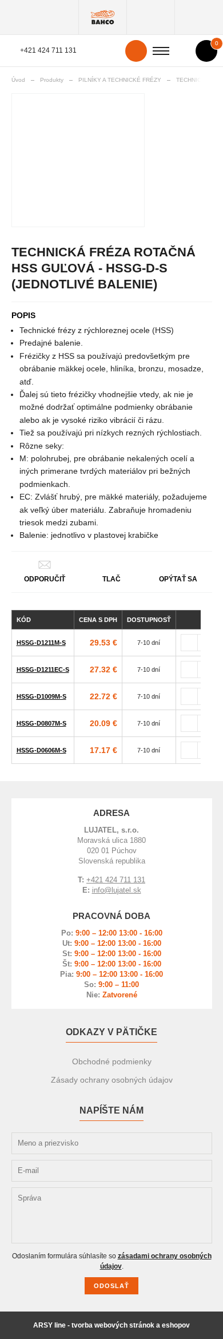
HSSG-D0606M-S (41, 750)
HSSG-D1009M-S (41, 696)
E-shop (150, 17)
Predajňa (198, 17)
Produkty (102, 17)
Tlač (111, 579)
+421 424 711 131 (48, 50)
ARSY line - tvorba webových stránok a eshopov (111, 1325)
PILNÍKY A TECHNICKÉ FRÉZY (119, 80)
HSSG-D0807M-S (41, 723)
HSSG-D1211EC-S (43, 669)
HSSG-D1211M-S (41, 642)
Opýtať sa (178, 579)
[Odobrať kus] (189, 642)
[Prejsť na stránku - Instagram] (202, 1121)
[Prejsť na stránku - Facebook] (181, 1130)
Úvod (18, 80)
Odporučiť (44, 579)
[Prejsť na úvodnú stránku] (39, 17)
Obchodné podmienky (112, 1061)
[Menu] (161, 51)
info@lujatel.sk (116, 890)
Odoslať (111, 1285)
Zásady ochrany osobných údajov (112, 1079)
